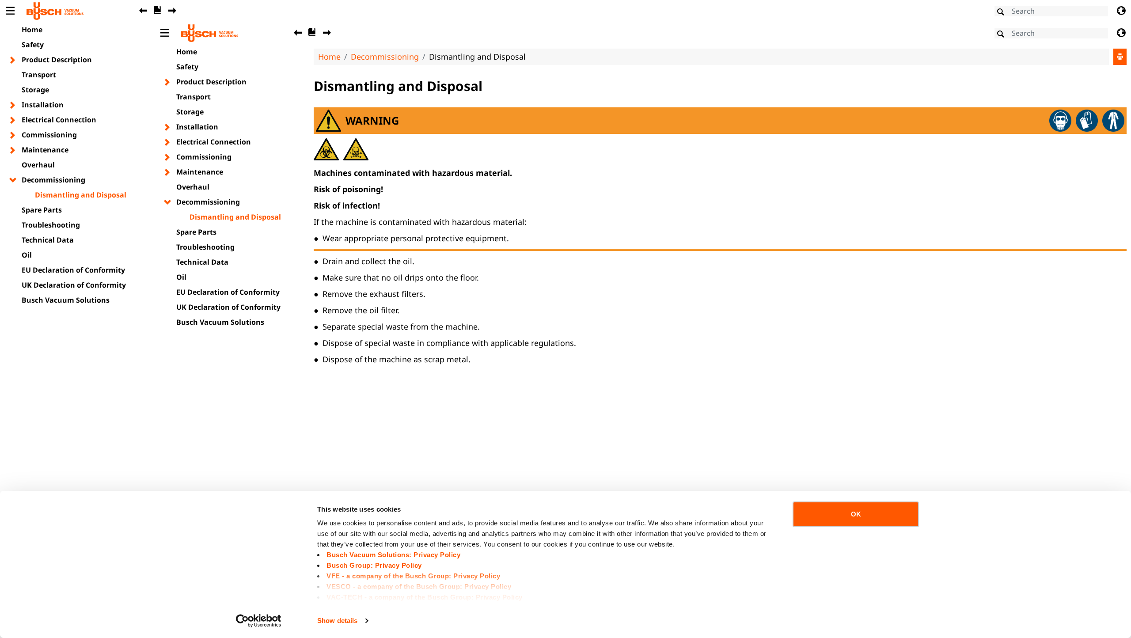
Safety (33, 44)
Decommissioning (53, 180)
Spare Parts (42, 210)
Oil (27, 255)
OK (856, 514)
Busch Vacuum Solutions (66, 300)
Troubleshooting (51, 225)
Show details (337, 620)
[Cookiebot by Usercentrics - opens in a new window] (258, 620)
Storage (35, 90)
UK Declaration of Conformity (74, 285)
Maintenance (45, 150)
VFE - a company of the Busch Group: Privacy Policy (413, 576)
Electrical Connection (59, 120)
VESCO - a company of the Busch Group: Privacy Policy (418, 586)
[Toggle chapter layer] (13, 60)
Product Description (57, 60)
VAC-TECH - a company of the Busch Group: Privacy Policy (424, 597)
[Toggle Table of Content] (10, 11)
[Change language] (1121, 11)
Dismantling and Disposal (80, 195)
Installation (43, 105)
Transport (39, 75)
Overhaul (38, 165)
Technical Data (48, 240)
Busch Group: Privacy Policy (374, 565)
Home (32, 29)
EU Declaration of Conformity (73, 270)
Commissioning (49, 135)
